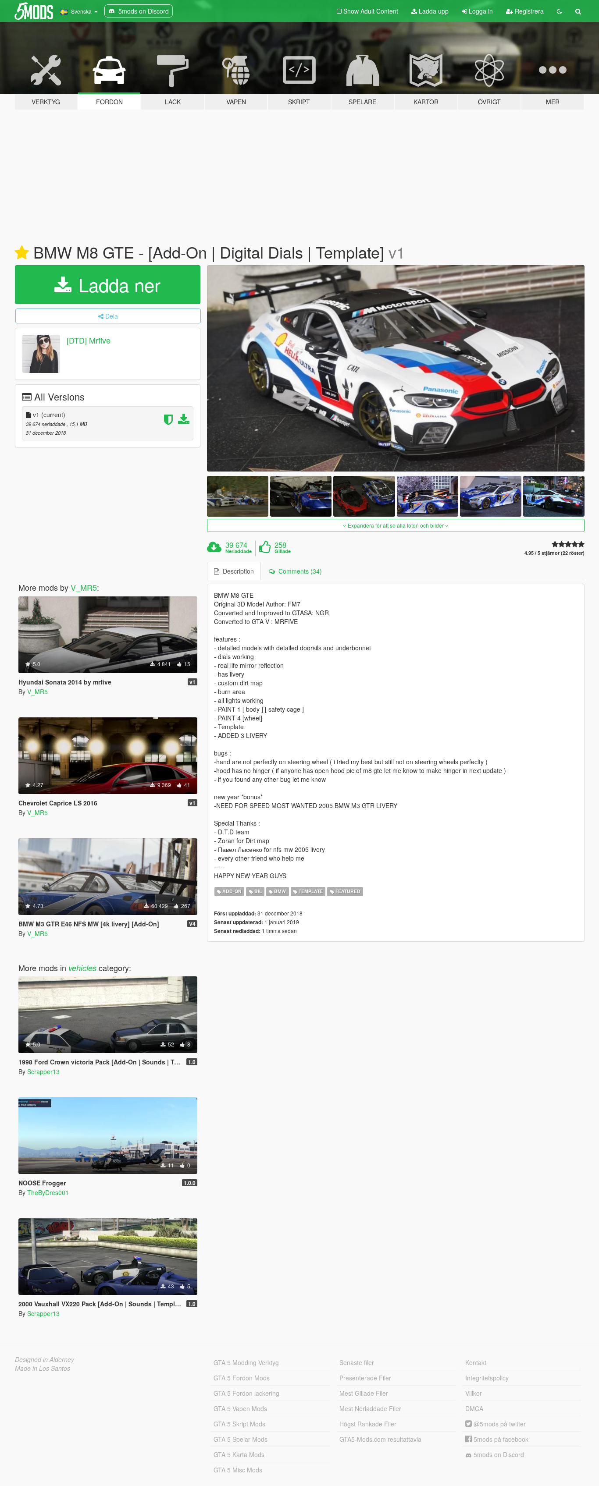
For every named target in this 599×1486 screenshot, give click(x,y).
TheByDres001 (48, 1192)
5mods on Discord (498, 1454)
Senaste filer (356, 1362)
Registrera (528, 11)
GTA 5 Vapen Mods (240, 1408)
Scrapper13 (43, 1071)
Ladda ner (116, 284)
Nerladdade (238, 551)
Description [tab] (236, 571)
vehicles (82, 967)
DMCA (474, 1408)
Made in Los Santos (42, 1368)
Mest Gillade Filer (363, 1393)
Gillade (283, 551)
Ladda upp (433, 11)
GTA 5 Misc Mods (238, 1469)
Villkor (473, 1393)
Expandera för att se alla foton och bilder (395, 525)
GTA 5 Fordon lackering (246, 1393)
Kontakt (475, 1362)
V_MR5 (84, 587)
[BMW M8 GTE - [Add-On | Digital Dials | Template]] (396, 368)
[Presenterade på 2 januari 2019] (21, 253)
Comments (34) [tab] (298, 571)
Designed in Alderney (44, 1359)
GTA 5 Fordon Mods (242, 1377)
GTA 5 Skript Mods (239, 1423)
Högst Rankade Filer (367, 1423)
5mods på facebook (500, 1439)
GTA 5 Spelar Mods (240, 1439)
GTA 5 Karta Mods (239, 1454)
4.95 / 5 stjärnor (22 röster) (554, 552)
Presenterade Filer (365, 1377)
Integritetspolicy (487, 1377)
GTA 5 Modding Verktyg (246, 1362)
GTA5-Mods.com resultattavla (380, 1439)
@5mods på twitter (499, 1423)
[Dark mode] (559, 11)
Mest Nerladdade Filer (370, 1408)
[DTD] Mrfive (89, 340)
